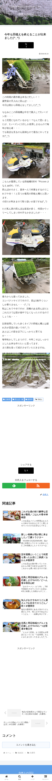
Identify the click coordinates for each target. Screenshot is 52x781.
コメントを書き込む (26, 745)
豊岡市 (30, 399)
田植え (40, 399)
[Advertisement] (26, 434)
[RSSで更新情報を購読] (38, 485)
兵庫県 (7, 399)
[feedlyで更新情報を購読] (14, 485)
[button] (46, 504)
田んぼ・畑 (19, 399)
